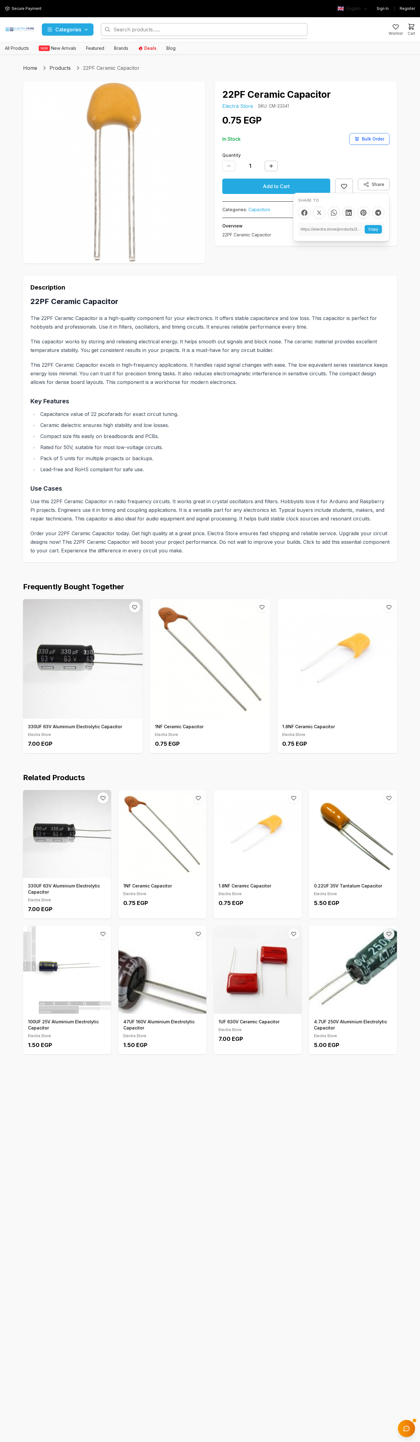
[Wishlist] (134, 607)
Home (30, 68)
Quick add (86, 711)
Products (60, 68)
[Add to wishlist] (344, 186)
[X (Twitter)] (319, 213)
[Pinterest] (363, 213)
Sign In (383, 8)
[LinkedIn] (349, 213)
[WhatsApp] (334, 213)
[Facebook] (304, 213)
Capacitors (259, 209)
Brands (121, 48)
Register (407, 8)
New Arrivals (58, 48)
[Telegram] (378, 213)
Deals (150, 48)
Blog (171, 48)
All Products (17, 48)
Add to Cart (276, 186)
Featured (95, 48)
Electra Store (237, 106)
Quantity (231, 155)
